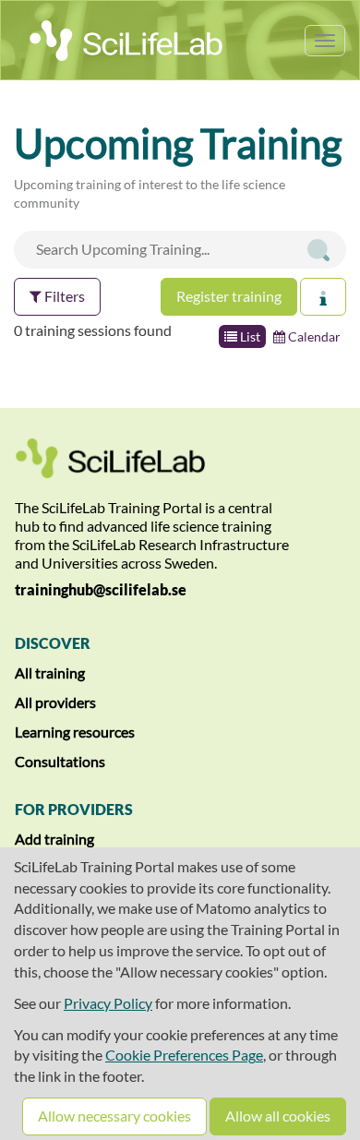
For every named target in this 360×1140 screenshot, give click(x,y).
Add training (54, 838)
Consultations (60, 761)
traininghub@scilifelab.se (100, 589)
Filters (63, 296)
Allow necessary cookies (114, 1115)
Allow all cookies (277, 1115)
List (248, 336)
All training (50, 672)
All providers (55, 702)
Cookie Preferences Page (184, 1054)
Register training (229, 296)
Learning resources (75, 731)
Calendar (313, 336)
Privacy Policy (108, 1003)
